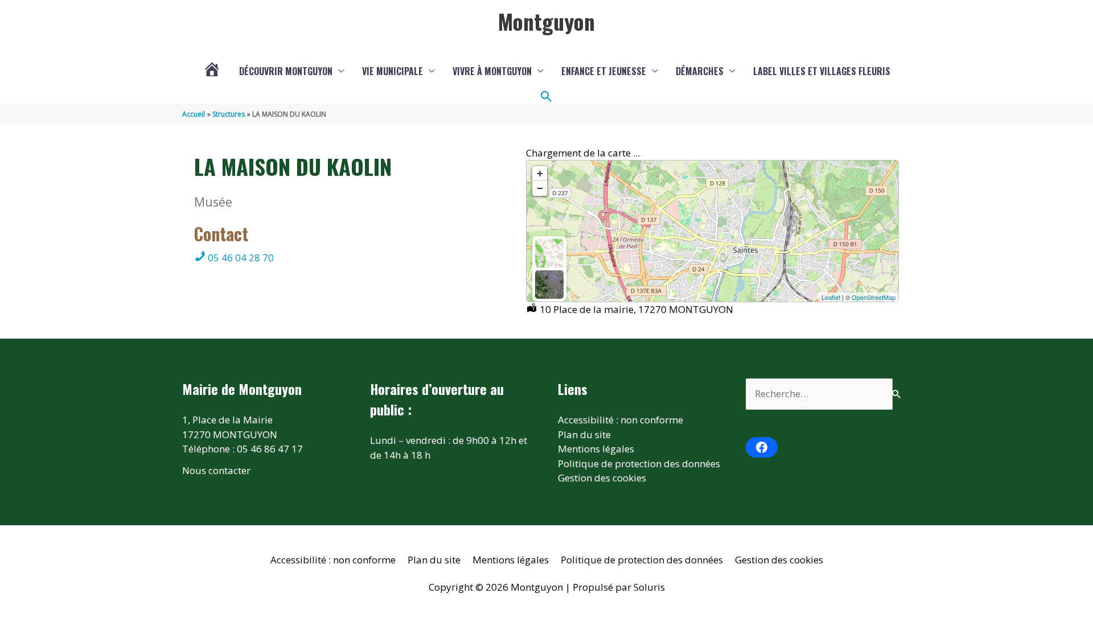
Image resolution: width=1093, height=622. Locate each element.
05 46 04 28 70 (240, 257)
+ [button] (540, 173)
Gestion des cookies (602, 477)
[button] (546, 96)
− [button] (540, 188)
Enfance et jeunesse (603, 71)
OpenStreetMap (873, 297)
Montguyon (546, 21)
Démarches (700, 71)
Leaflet (830, 297)
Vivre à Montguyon (492, 71)
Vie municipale (392, 71)
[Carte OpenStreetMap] (549, 253)
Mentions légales (596, 448)
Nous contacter (216, 470)
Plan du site (584, 434)
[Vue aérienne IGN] (549, 284)
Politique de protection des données (639, 463)
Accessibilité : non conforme (620, 419)
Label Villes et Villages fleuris (821, 71)
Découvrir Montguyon (285, 71)
